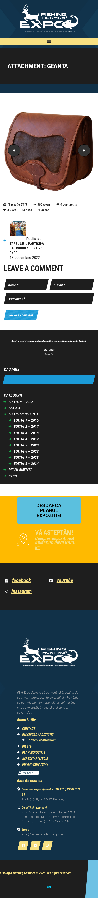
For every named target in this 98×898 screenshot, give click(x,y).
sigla (88, 150)
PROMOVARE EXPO (35, 765)
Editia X (15, 408)
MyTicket (49, 350)
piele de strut (12, 150)
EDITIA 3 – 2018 (26, 433)
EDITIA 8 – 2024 (26, 464)
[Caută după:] (49, 379)
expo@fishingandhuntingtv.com (43, 834)
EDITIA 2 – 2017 (26, 426)
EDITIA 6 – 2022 (26, 451)
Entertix (49, 354)
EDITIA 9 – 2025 (21, 402)
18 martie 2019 (17, 204)
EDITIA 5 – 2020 (26, 445)
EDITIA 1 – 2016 (26, 420)
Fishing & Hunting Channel (17, 873)
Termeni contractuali (41, 740)
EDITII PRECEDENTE (24, 414)
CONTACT (28, 729)
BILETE (27, 746)
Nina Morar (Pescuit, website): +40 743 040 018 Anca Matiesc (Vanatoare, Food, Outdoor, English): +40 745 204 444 (49, 817)
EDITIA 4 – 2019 (26, 439)
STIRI (13, 476)
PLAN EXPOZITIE (33, 752)
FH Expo (27, 210)
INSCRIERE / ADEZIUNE (37, 735)
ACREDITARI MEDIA (35, 759)
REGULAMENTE (20, 470)
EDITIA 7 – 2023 (26, 457)
